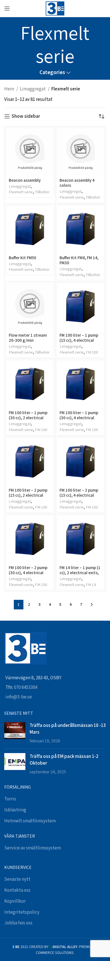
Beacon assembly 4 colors (77, 182)
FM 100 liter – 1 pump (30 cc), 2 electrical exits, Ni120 (28, 418)
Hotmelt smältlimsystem (30, 821)
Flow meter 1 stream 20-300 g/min (28, 337)
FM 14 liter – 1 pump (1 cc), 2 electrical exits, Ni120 (80, 573)
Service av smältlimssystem (32, 848)
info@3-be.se (18, 697)
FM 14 (91, 584)
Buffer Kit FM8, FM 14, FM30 (79, 260)
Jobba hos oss (18, 923)
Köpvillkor (15, 901)
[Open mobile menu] (7, 8)
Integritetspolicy (21, 912)
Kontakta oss (17, 890)
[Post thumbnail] (14, 733)
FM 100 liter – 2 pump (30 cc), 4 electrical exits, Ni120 (28, 573)
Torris (10, 799)
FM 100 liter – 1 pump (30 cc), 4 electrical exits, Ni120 (79, 418)
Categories (52, 73)
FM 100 (92, 352)
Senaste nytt (17, 879)
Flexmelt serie (21, 192)
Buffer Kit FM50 (22, 257)
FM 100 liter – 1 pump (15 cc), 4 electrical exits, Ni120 (79, 340)
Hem (9, 89)
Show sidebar (26, 116)
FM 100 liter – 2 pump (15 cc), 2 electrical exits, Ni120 (28, 495)
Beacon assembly (25, 180)
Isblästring (15, 810)
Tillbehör (42, 192)
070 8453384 (25, 687)
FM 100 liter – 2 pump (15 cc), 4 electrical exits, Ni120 (79, 495)
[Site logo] (55, 8)
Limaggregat (33, 89)
